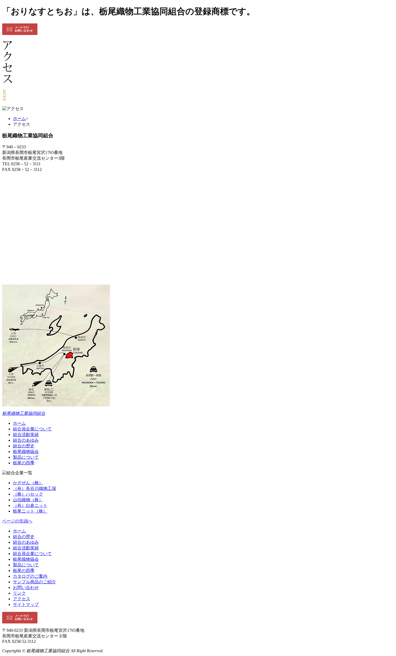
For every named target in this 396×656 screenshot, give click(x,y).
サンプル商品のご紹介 (34, 582)
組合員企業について (32, 429)
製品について (26, 457)
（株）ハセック (28, 494)
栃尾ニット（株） (30, 511)
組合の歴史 (23, 446)
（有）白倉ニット (30, 505)
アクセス (21, 599)
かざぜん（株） (28, 482)
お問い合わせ (26, 587)
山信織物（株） (28, 499)
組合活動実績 (26, 434)
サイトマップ (26, 604)
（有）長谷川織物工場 (34, 488)
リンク (19, 593)
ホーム (19, 118)
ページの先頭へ (17, 521)
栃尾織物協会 (26, 451)
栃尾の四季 (23, 463)
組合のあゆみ (26, 440)
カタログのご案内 (30, 576)
